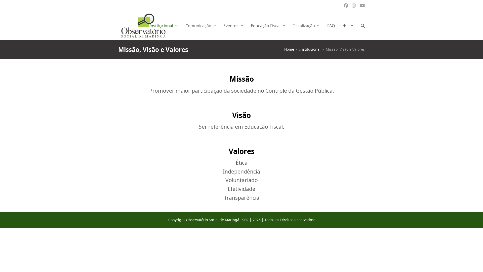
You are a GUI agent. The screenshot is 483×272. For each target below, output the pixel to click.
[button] (363, 25)
